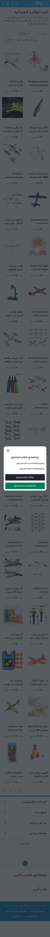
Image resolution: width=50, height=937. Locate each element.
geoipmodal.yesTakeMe (25, 486)
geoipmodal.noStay (25, 477)
